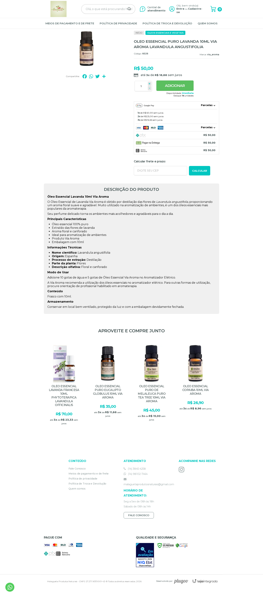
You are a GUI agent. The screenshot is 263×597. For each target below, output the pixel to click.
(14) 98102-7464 (137, 474)
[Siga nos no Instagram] (182, 469)
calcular (199, 170)
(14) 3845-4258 (136, 468)
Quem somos (77, 488)
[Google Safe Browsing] (182, 545)
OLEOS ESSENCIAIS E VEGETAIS (165, 32)
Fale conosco (138, 515)
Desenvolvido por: (164, 581)
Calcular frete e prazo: (150, 161)
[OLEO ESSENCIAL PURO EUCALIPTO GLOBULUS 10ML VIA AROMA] (108, 388)
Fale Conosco (77, 468)
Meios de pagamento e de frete (89, 473)
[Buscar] (128, 9)
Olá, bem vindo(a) (187, 5)
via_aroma (213, 54)
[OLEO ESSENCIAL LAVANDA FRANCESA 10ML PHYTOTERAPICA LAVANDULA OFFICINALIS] (64, 388)
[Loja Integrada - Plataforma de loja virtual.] (205, 581)
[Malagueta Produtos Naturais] (58, 9)
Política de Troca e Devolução (87, 483)
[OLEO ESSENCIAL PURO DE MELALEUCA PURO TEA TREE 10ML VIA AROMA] (152, 388)
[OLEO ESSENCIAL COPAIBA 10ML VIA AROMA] (195, 388)
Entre (180, 8)
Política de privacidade (83, 478)
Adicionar (175, 86)
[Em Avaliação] (145, 555)
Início (139, 32)
